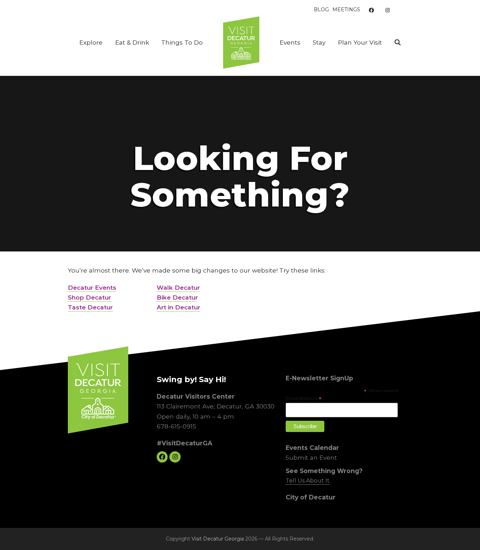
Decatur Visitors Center (196, 396)
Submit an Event (311, 457)
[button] (397, 42)
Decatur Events (92, 287)
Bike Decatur (177, 297)
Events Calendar (312, 447)
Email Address (304, 398)
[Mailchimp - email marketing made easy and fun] (384, 433)
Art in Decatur (178, 307)
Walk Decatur (178, 287)
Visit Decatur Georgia (218, 539)
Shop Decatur (89, 297)
